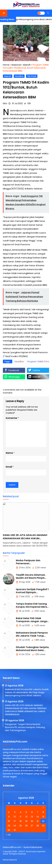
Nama (9, 452)
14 (38, 816)
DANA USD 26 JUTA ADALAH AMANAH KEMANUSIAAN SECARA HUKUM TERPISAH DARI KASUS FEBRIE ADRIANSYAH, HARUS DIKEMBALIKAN (25, 710)
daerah (7, 76)
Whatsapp (14, 376)
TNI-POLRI (31, 76)
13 (32, 816)
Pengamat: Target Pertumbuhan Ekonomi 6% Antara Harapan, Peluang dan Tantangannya (26, 538)
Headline (19, 76)
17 (15, 821)
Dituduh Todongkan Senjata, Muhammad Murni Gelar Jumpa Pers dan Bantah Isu (32, 650)
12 (26, 816)
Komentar (11, 418)
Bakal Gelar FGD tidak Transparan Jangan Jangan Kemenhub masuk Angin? (32, 621)
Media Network (10, 860)
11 (20, 816)
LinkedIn (36, 376)
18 (20, 821)
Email (9, 466)
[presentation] (14, 526)
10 (15, 816)
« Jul (8, 834)
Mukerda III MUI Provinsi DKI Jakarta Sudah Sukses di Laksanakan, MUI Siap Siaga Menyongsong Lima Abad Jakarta (27, 692)
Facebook (13, 370)
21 (38, 821)
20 (32, 821)
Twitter (36, 370)
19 (26, 821)
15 (43, 816)
